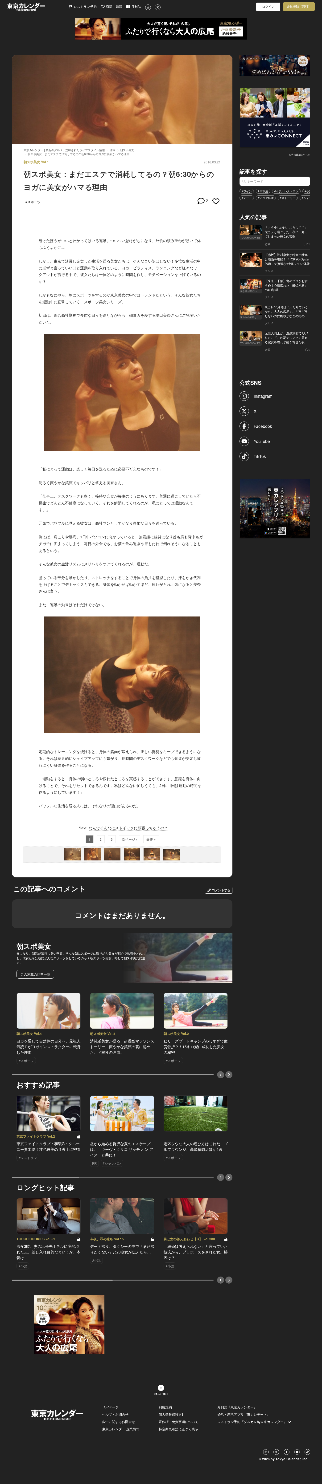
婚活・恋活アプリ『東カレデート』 (243, 1414)
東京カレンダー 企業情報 (120, 1429)
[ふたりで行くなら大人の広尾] (161, 29)
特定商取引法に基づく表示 (178, 1429)
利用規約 (165, 1407)
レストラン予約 (85, 6)
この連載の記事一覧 (35, 974)
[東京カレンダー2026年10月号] (69, 1324)
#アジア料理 (266, 198)
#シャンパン (310, 198)
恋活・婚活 (113, 6)
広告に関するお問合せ (118, 1421)
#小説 (308, 191)
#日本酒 (263, 191)
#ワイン (247, 191)
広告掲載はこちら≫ (299, 154)
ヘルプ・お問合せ (115, 1414)
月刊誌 (135, 6)
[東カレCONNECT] (275, 117)
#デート (247, 198)
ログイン (268, 6)
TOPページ (110, 1407)
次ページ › (129, 839)
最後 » (151, 839)
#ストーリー (288, 198)
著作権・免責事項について (178, 1421)
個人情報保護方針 (172, 1414)
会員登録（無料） (299, 6)
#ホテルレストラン (286, 191)
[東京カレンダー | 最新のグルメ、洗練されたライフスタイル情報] (38, 7)
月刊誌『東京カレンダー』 (237, 1407)
